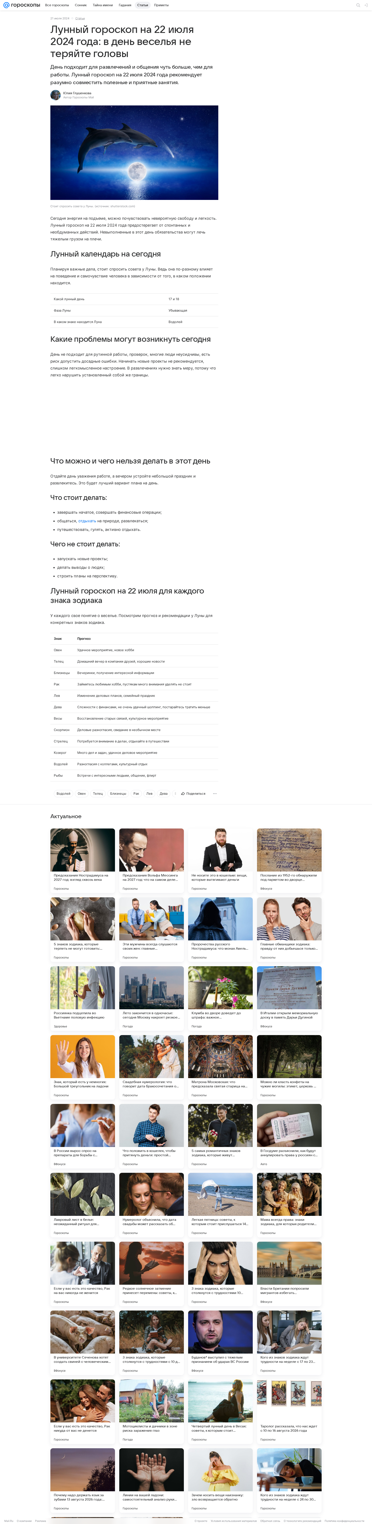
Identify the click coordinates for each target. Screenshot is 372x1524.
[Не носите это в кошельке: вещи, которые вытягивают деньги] (220, 860)
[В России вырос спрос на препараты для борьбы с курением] (82, 1136)
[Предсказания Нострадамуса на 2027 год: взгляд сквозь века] (82, 860)
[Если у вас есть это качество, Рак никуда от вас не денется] (82, 1411)
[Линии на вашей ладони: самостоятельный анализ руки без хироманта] (151, 1480)
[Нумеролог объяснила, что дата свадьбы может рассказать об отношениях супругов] (151, 1205)
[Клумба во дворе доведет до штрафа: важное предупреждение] (220, 998)
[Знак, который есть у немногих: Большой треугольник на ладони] (82, 1067)
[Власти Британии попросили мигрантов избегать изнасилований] (289, 1274)
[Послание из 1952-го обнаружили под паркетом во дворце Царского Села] (289, 860)
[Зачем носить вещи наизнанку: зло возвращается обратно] (220, 1480)
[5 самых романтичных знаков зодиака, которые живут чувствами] (220, 1136)
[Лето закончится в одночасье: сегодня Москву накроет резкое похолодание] (151, 998)
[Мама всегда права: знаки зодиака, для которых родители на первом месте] (289, 1205)
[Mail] (6, 5)
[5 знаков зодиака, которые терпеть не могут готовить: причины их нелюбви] (82, 929)
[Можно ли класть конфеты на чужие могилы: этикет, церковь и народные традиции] (289, 1067)
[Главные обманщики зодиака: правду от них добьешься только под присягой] (289, 929)
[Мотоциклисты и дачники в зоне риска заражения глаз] (151, 1411)
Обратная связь (270, 1520)
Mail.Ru (8, 1520)
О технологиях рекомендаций (302, 1520)
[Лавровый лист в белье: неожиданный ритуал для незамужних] (82, 1205)
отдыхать (87, 521)
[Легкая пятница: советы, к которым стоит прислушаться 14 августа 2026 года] (220, 1205)
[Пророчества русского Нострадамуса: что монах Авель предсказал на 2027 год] (220, 929)
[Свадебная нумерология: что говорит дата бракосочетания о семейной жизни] (151, 1067)
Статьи (80, 18)
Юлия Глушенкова (77, 93)
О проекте (201, 1520)
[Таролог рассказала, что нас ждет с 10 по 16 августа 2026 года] (289, 1411)
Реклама (40, 1520)
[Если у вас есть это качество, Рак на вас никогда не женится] (82, 1274)
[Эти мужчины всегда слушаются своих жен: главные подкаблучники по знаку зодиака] (151, 929)
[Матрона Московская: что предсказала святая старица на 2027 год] (220, 1067)
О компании (24, 1520)
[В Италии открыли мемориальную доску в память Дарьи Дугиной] (289, 998)
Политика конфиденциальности (344, 1520)
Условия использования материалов (234, 1520)
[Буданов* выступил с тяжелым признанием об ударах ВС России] (220, 1343)
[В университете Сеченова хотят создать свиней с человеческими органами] (82, 1343)
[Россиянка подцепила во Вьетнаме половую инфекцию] (82, 998)
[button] (134, 153)
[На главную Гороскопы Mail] (24, 5)
